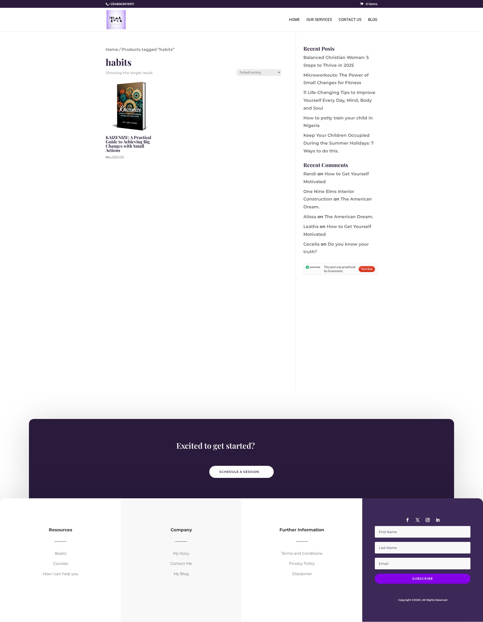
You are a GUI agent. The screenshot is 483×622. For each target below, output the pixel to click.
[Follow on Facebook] (408, 520)
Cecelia (311, 244)
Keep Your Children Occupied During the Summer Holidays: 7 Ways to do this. (338, 143)
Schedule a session (239, 472)
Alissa (309, 216)
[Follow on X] (418, 520)
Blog (372, 20)
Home (294, 20)
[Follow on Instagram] (428, 520)
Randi (309, 173)
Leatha (310, 226)
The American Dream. (349, 216)
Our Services (319, 20)
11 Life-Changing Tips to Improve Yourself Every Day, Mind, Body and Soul (339, 100)
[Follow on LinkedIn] (438, 520)
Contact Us (350, 20)
